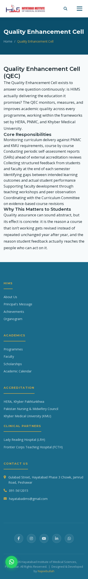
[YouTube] (44, 538)
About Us (10, 297)
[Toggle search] (65, 8)
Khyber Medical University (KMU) (27, 416)
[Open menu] (79, 9)
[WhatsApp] (69, 538)
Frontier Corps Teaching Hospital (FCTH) (33, 447)
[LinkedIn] (56, 538)
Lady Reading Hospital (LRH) (24, 439)
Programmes (13, 349)
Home (8, 41)
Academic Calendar (18, 371)
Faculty (9, 356)
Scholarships (13, 364)
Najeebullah (46, 571)
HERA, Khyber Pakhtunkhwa (24, 401)
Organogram (13, 319)
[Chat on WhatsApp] (11, 562)
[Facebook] (18, 538)
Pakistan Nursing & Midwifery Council (31, 409)
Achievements (14, 311)
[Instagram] (31, 538)
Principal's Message (18, 304)
